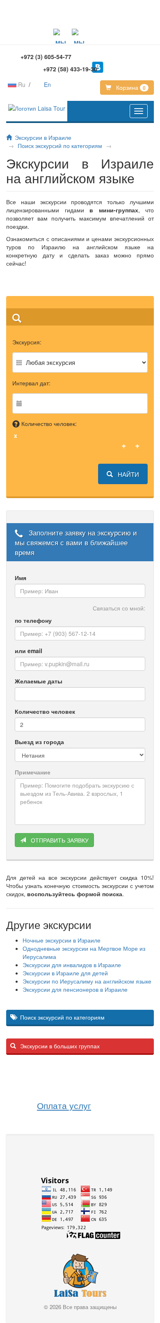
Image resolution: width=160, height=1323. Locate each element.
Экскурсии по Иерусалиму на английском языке (87, 981)
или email (28, 651)
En (47, 84)
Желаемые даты (38, 681)
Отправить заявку (59, 840)
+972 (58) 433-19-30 (70, 69)
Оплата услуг (64, 1105)
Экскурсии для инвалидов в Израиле (72, 965)
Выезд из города (39, 742)
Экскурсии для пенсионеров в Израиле (75, 989)
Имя (20, 578)
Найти (127, 473)
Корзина (130, 87)
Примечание (32, 772)
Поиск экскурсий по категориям (60, 145)
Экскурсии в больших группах (60, 1046)
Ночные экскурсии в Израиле (62, 940)
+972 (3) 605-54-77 (46, 56)
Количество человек (45, 711)
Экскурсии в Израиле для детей (65, 973)
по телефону (33, 620)
